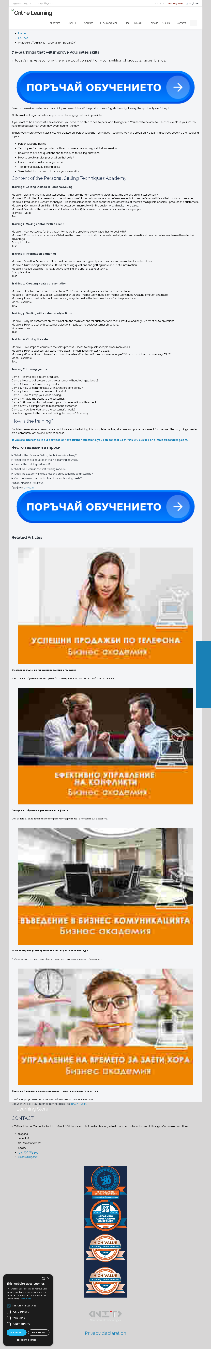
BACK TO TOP (80, 1103)
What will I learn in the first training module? (40, 469)
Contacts (159, 3)
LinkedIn (28, 487)
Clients (166, 22)
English (193, 3)
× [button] (48, 1278)
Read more (25, 1298)
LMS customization (107, 22)
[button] (28, 1340)
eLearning (55, 22)
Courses (88, 22)
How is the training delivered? (32, 464)
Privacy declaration (105, 1333)
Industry (138, 22)
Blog (127, 22)
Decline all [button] (38, 1332)
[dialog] (28, 1310)
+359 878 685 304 (22, 3)
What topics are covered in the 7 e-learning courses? (46, 459)
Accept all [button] (16, 1332)
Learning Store (175, 3)
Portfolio (154, 22)
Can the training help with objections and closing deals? (48, 478)
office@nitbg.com (44, 3)
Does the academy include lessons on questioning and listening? (53, 473)
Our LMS (72, 22)
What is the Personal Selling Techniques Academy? (45, 455)
